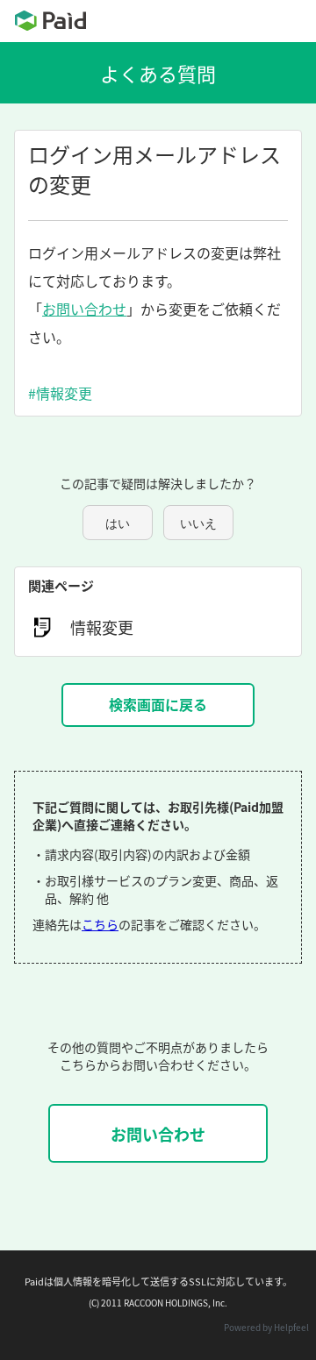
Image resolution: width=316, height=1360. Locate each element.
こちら (100, 924)
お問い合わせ (84, 308)
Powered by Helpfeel (266, 1327)
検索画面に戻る (158, 704)
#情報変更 (60, 392)
